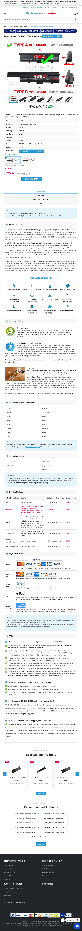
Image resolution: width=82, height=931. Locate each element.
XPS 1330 (45, 470)
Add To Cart (32, 179)
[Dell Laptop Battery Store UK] (41, 14)
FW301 (44, 416)
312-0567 (9, 428)
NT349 (8, 436)
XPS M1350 (45, 462)
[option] (41, 68)
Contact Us (7, 892)
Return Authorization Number (13, 888)
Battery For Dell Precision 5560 (54, 827)
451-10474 (9, 412)
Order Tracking (47, 869)
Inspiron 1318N (11, 462)
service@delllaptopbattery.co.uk (32, 7)
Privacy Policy (8, 865)
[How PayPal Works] (66, 915)
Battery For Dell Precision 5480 (54, 813)
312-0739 (9, 432)
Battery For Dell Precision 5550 (54, 832)
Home (6, 26)
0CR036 (44, 408)
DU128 (44, 432)
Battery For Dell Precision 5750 (27, 832)
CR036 (44, 424)
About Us (47, 7)
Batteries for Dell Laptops (18, 26)
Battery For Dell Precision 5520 (27, 818)
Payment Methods (48, 872)
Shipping (62, 7)
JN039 (8, 420)
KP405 (8, 424)
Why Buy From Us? (10, 872)
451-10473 (45, 412)
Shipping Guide (72, 7)
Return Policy (8, 869)
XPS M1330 (10, 466)
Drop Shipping (47, 876)
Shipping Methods (48, 865)
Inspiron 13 (9, 470)
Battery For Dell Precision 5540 (27, 823)
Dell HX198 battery (38, 261)
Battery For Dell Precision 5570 (27, 813)
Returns (55, 7)
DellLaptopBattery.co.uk (40, 921)
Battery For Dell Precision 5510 (54, 818)
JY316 (44, 420)
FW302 (8, 416)
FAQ (5, 899)
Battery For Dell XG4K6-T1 (40, 837)
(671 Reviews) (19, 165)
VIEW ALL (41, 793)
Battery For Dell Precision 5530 (54, 823)
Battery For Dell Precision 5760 (27, 827)
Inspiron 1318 (46, 466)
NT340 (44, 436)
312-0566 (45, 428)
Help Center (8, 895)
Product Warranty (10, 876)
